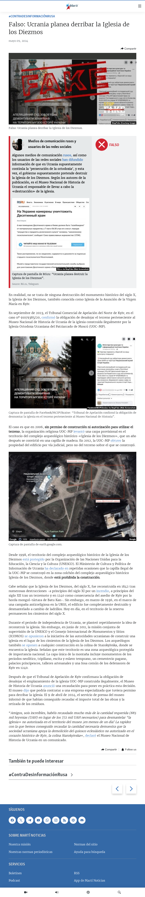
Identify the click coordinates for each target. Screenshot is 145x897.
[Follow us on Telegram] (29, 820)
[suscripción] (82, 820)
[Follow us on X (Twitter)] (21, 820)
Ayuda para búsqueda (89, 852)
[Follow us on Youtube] (38, 820)
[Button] (128, 48)
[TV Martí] (25, 892)
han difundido (72, 160)
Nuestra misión (20, 844)
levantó (79, 431)
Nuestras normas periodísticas (30, 852)
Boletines (15, 873)
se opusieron (34, 636)
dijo (26, 690)
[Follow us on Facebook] (12, 820)
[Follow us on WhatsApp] (47, 820)
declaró (90, 735)
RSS (76, 873)
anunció (49, 686)
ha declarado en (56, 568)
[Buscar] (119, 892)
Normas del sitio (85, 844)
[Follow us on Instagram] (55, 820)
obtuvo (116, 440)
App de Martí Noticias (89, 880)
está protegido (33, 559)
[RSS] (64, 820)
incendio (102, 591)
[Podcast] (88, 892)
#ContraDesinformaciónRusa (32, 16)
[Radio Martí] (56, 892)
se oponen (29, 645)
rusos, (67, 155)
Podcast (14, 880)
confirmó (48, 317)
